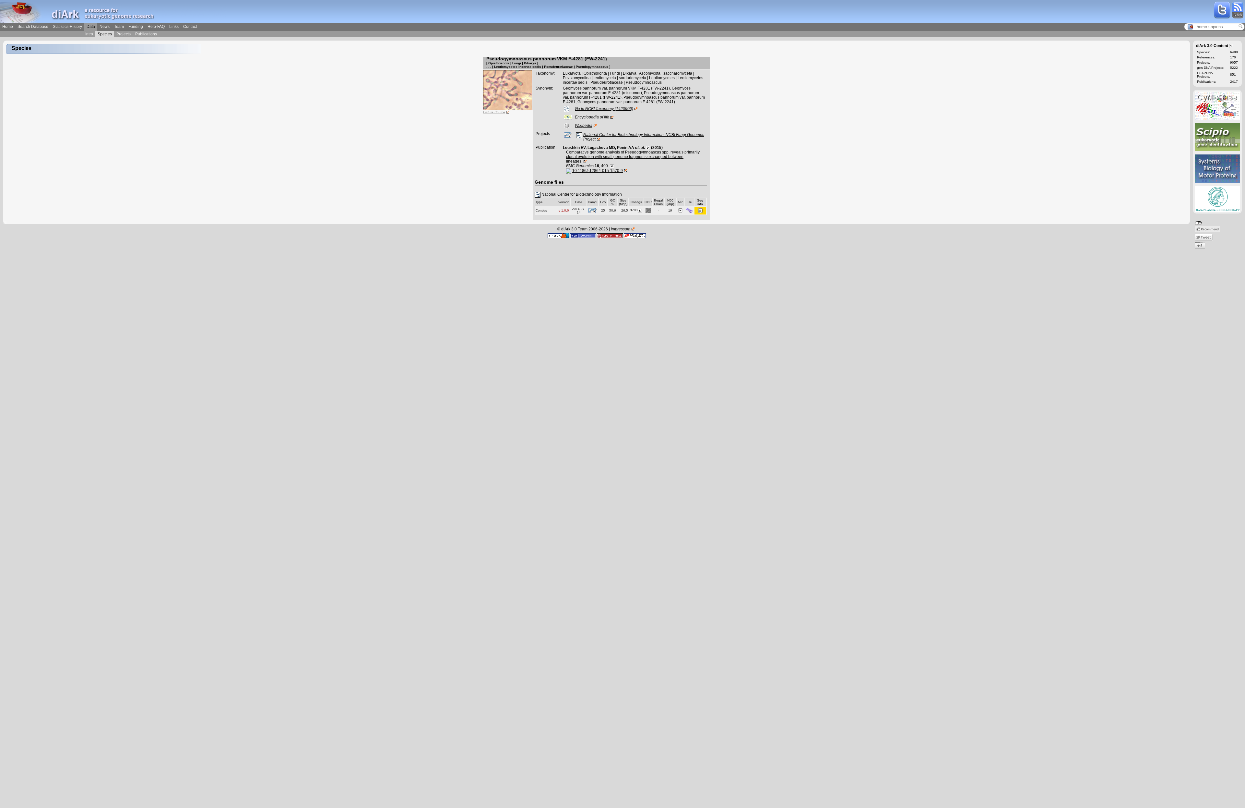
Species (105, 34)
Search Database (33, 26)
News (105, 26)
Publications (146, 34)
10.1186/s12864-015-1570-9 (597, 170)
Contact (190, 26)
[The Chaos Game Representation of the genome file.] (648, 210)
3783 (634, 210)
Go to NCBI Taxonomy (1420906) (604, 108)
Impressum (620, 229)
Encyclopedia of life (592, 117)
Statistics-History (67, 26)
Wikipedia (583, 125)
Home (7, 26)
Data (91, 26)
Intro (89, 34)
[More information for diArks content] (1231, 45)
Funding (135, 26)
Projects (123, 34)
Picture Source (494, 112)
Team (119, 26)
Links (174, 26)
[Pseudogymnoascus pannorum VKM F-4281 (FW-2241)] (507, 90)
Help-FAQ (156, 26)
